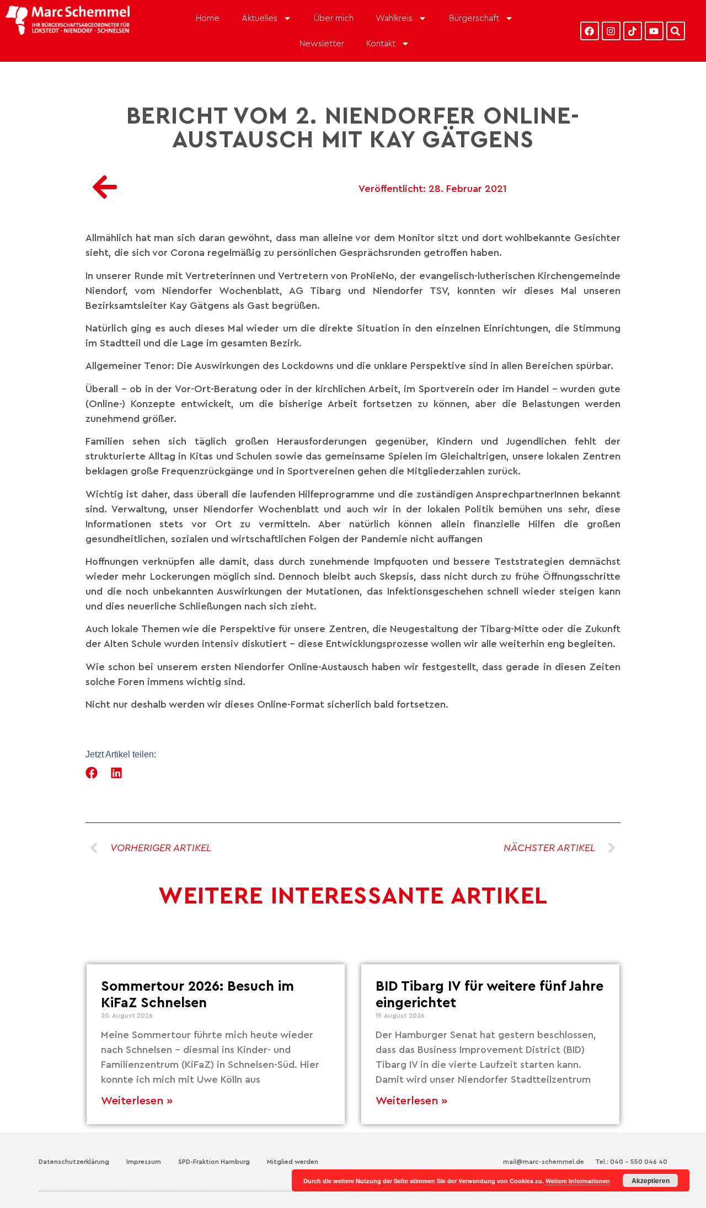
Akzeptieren (651, 1180)
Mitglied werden (292, 1161)
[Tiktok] (632, 31)
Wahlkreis (394, 18)
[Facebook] (589, 31)
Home (208, 18)
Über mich (334, 18)
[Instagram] (611, 31)
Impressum (143, 1161)
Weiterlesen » (137, 1101)
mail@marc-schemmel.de (543, 1161)
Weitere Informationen (577, 1181)
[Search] (675, 31)
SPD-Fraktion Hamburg (214, 1161)
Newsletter (321, 43)
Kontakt (380, 43)
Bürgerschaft (474, 18)
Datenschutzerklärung (74, 1161)
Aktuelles (259, 18)
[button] (91, 772)
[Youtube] (654, 31)
